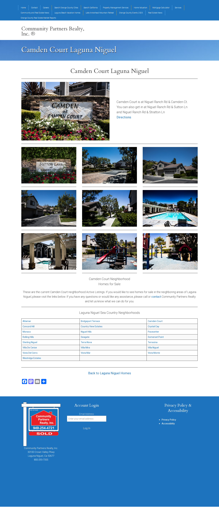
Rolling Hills (28, 337)
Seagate (85, 337)
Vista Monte (154, 353)
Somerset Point (156, 337)
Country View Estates (91, 326)
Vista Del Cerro (30, 353)
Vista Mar (85, 353)
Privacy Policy (169, 419)
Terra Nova (86, 342)
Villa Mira (85, 347)
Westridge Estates (32, 358)
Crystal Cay (153, 326)
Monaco (27, 331)
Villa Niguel (153, 347)
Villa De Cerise (30, 347)
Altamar (27, 321)
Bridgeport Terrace (90, 321)
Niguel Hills (86, 331)
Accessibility (168, 423)
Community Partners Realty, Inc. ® (52, 31)
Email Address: (86, 414)
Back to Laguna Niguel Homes (109, 373)
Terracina (152, 342)
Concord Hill (28, 326)
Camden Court (155, 321)
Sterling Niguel (30, 342)
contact (156, 296)
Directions (124, 117)
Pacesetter (153, 331)
